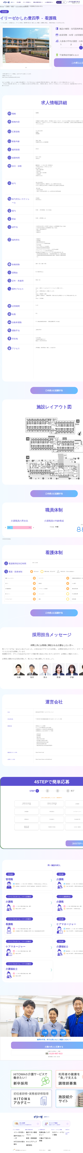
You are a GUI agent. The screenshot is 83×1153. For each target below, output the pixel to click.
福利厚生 (29, 1145)
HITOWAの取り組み (19, 1143)
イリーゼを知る (26, 2)
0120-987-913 (74, 1)
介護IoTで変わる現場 (45, 1139)
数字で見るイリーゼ (19, 1137)
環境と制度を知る (37, 2)
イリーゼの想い (19, 1132)
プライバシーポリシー (42, 1150)
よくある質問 (67, 1133)
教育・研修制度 (31, 1138)
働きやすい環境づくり (31, 1134)
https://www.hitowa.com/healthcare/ (44, 759)
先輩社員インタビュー (44, 1134)
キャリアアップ (31, 1141)
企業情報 (49, 1150)
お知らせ (67, 1129)
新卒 (64, 2)
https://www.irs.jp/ (40, 752)
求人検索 (19, 2)
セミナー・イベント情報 (58, 1134)
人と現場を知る (48, 2)
